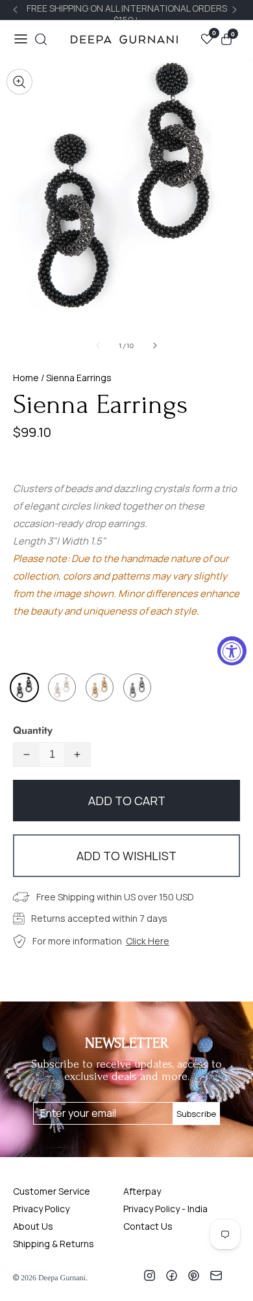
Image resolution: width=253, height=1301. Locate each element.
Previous (17, 10)
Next (236, 10)
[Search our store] (41, 39)
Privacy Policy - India (165, 1208)
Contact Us (148, 1226)
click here (147, 941)
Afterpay (142, 1191)
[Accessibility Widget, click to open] (232, 650)
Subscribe (196, 1113)
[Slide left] (98, 345)
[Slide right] (155, 345)
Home (26, 377)
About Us (33, 1226)
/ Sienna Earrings (75, 377)
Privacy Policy (41, 1208)
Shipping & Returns (53, 1243)
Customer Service (51, 1191)
